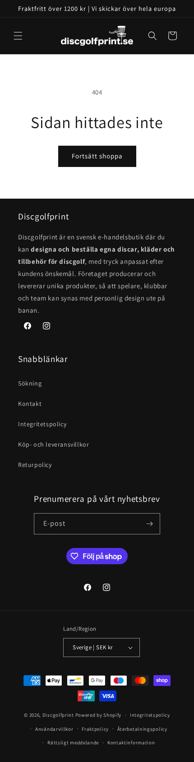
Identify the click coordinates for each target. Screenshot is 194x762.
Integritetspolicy (42, 424)
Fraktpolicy (95, 729)
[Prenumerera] (150, 523)
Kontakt (30, 404)
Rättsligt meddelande (73, 742)
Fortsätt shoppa (97, 156)
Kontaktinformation (131, 742)
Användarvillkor (54, 729)
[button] (18, 36)
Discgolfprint (58, 715)
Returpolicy (35, 465)
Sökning (30, 383)
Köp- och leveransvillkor (53, 444)
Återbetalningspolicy (142, 729)
